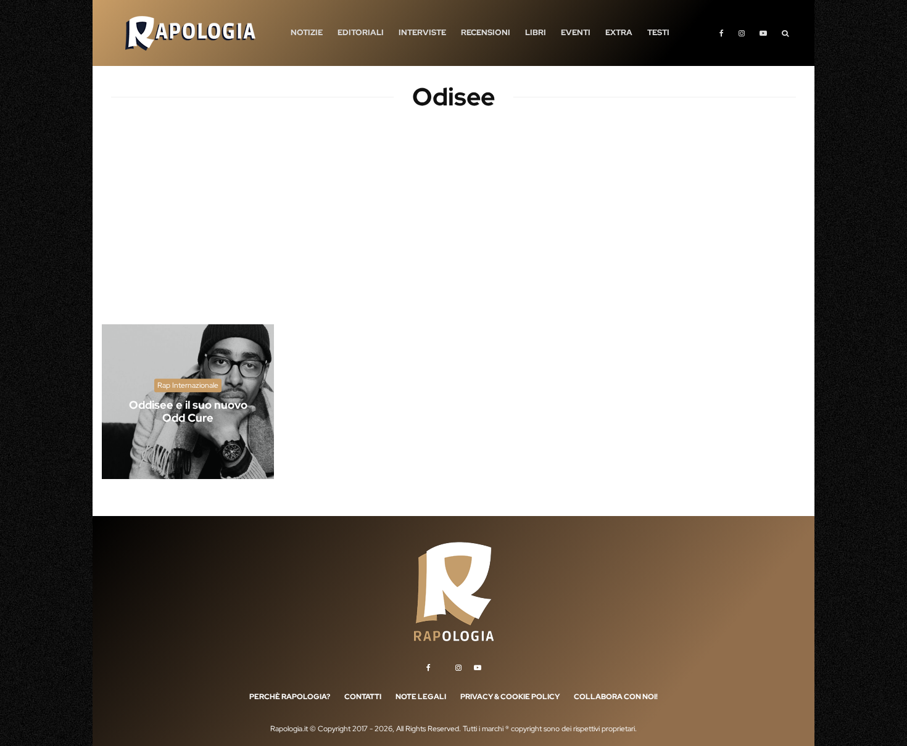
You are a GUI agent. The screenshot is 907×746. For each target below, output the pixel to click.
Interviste (422, 32)
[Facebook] (721, 33)
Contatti (362, 697)
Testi (658, 32)
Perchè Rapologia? (289, 697)
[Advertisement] (453, 228)
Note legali (421, 697)
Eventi (575, 32)
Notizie (307, 32)
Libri (535, 32)
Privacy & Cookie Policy (510, 697)
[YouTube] (763, 33)
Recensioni (485, 32)
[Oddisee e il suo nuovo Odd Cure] (188, 401)
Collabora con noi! (616, 697)
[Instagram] (741, 33)
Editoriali (361, 32)
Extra (618, 32)
